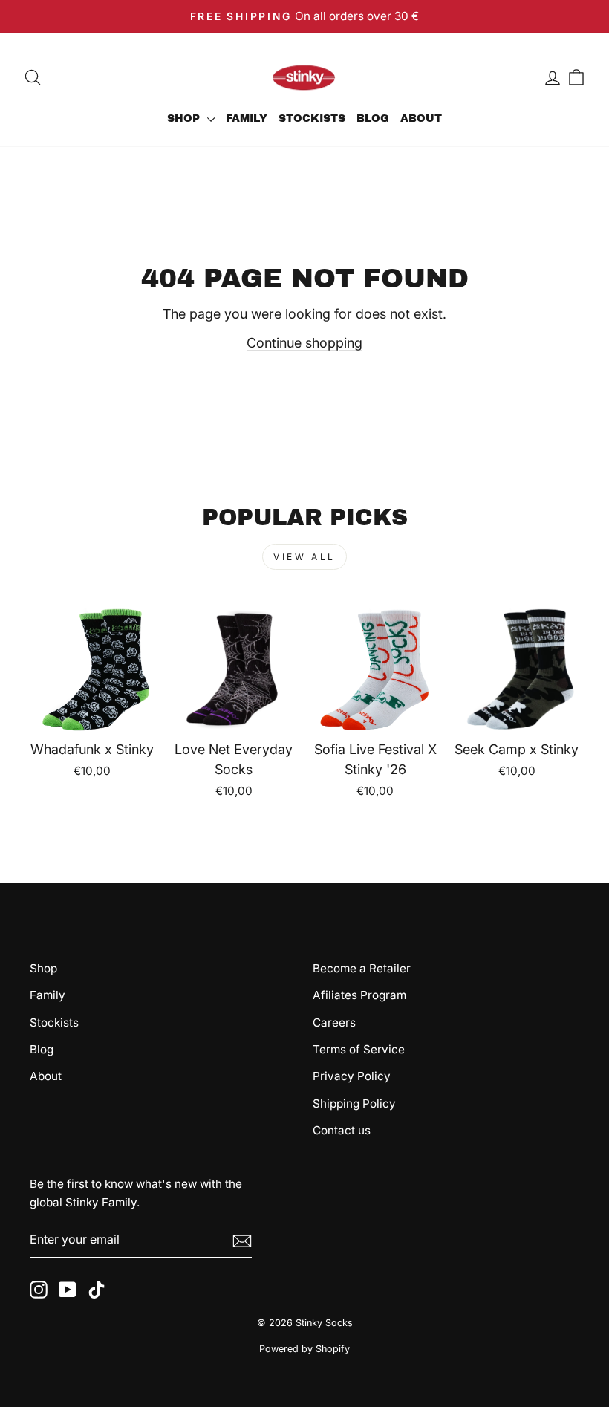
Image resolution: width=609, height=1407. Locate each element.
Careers (334, 1023)
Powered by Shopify (304, 1348)
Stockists (312, 118)
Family (246, 118)
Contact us (342, 1130)
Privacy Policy (352, 1076)
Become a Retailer (362, 968)
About (421, 118)
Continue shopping (304, 343)
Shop (185, 118)
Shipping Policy (354, 1103)
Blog (372, 118)
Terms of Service (359, 1049)
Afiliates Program (359, 995)
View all (304, 556)
